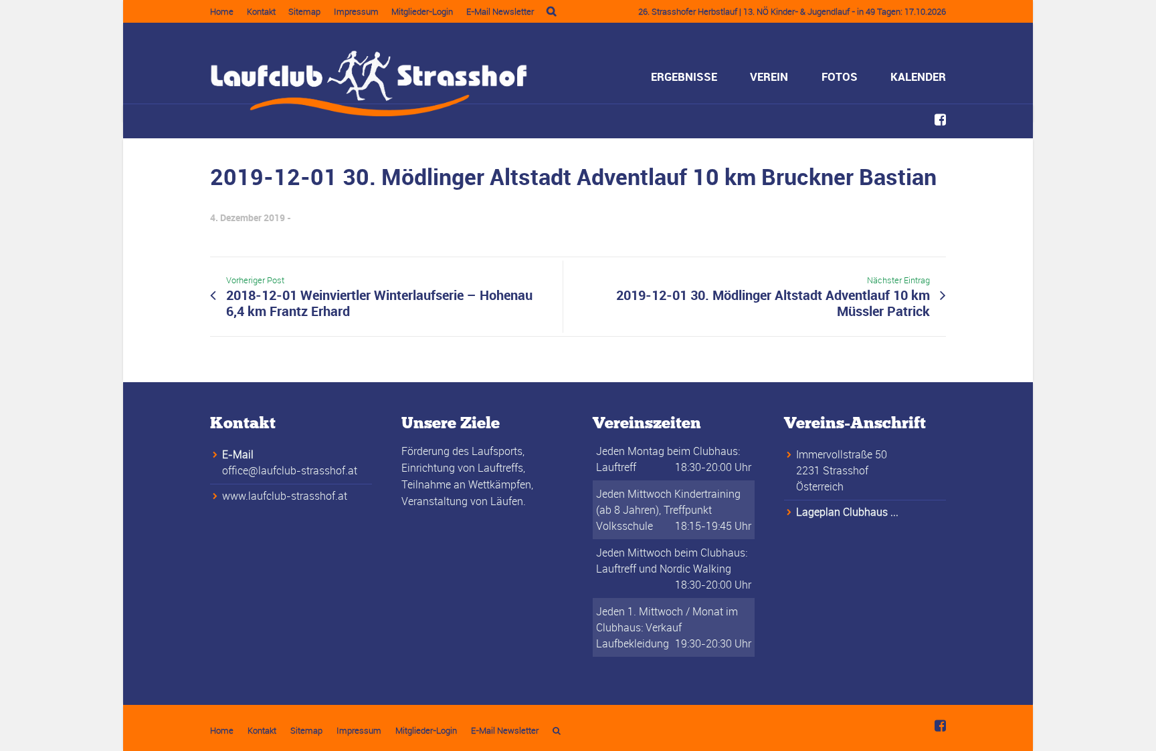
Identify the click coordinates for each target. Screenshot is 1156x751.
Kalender (918, 76)
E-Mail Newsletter (500, 11)
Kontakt (261, 11)
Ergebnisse (684, 76)
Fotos (840, 76)
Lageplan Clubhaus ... (847, 511)
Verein (769, 76)
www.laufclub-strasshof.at (284, 495)
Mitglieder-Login (422, 11)
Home (221, 11)
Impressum (356, 11)
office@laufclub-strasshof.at (289, 470)
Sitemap (304, 11)
